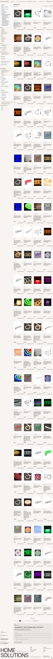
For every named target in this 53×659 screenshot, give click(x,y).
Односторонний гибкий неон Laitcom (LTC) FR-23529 (37, 608)
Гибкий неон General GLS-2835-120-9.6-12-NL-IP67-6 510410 (28, 462)
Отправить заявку (18, 642)
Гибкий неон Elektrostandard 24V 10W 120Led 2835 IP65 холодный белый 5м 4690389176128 (18, 413)
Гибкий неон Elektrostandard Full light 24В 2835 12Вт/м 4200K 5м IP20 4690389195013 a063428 (38, 363)
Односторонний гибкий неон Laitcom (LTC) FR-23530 (37, 168)
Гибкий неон (4, 18)
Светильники (3, 11)
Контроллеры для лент (5, 20)
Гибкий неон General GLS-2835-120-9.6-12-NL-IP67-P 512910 (38, 584)
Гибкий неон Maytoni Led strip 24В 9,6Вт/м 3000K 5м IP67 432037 (47, 337)
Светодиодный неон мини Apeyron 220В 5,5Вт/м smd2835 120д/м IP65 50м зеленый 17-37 (38, 145)
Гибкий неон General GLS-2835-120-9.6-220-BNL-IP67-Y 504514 (37, 97)
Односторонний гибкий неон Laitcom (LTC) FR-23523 (28, 388)
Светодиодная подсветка (6, 14)
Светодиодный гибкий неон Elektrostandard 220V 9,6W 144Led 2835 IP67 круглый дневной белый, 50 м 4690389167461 (17, 313)
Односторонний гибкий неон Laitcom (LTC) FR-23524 (18, 539)
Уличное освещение (4, 6)
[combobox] (45, 6)
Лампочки (3, 13)
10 (28, 620)
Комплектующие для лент (5, 21)
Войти (49, 1)
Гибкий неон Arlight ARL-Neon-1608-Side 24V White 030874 (47, 23)
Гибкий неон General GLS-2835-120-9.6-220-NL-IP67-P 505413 (47, 312)
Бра (2, 5)
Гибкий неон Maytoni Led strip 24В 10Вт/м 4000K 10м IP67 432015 (47, 437)
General (25, 20)
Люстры (2, 10)
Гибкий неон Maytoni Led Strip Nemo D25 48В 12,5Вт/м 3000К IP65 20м (47, 512)
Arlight (15, 20)
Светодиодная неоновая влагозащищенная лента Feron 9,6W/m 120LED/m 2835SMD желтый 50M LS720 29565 (18, 74)
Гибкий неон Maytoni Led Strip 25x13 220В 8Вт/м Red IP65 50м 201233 (27, 192)
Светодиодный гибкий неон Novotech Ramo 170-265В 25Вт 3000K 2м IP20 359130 (28, 145)
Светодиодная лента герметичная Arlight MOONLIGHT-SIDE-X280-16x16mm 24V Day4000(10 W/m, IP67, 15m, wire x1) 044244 (18, 513)
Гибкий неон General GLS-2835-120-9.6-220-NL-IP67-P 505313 (47, 290)
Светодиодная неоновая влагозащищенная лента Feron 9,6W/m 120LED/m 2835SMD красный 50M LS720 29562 (28, 74)
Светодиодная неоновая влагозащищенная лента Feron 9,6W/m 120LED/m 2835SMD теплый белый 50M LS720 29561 (18, 463)
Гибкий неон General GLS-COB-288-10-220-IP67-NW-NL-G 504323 (47, 539)
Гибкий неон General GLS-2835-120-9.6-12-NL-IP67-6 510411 (18, 562)
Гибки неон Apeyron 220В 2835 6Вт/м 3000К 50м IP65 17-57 (27, 290)
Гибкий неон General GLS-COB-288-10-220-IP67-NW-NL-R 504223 (37, 290)
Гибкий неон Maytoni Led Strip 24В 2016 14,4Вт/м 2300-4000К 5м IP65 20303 (18, 241)
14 (37, 620)
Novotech (35, 20)
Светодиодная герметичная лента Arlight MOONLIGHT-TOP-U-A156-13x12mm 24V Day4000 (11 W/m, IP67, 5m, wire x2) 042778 (27, 50)
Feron (14, 70)
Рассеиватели (4, 19)
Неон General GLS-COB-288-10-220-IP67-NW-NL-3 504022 (47, 168)
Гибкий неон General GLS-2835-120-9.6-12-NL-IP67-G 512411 (38, 562)
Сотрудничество (29, 1)
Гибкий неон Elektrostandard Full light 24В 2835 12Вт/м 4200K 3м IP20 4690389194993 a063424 (28, 169)
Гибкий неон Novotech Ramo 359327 (37, 23)
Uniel (44, 483)
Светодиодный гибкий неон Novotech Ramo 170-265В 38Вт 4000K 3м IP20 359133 (47, 362)
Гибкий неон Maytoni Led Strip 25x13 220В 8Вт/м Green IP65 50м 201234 (47, 463)
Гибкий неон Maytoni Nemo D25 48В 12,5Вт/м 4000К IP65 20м (37, 512)
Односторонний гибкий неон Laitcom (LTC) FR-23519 (47, 145)
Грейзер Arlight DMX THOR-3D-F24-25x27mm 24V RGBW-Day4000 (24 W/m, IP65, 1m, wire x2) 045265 (28, 585)
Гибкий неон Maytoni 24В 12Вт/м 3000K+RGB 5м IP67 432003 (17, 145)
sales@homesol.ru (3, 635)
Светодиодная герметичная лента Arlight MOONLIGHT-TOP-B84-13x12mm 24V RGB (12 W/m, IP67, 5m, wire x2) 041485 (17, 389)
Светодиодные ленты (5, 15)
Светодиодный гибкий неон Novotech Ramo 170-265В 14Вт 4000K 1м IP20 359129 (38, 122)
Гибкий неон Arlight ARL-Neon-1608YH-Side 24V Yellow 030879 (47, 192)
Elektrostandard (36, 213)
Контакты (34, 1)
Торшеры (3, 4)
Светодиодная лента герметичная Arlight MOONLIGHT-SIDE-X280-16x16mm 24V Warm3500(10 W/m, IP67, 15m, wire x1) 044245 (28, 338)
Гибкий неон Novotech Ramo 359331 (27, 412)
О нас (17, 1)
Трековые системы (4, 25)
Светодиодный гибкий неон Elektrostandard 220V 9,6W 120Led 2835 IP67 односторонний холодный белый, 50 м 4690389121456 (17, 609)
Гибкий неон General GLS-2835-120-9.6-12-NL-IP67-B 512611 (47, 388)
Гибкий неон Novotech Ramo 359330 (47, 122)
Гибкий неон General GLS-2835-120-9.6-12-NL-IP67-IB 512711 (47, 264)
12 (31, 620)
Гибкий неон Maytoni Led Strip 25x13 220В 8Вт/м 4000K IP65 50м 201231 (27, 122)
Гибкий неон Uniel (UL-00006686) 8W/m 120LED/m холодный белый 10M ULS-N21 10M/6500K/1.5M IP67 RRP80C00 (47, 488)
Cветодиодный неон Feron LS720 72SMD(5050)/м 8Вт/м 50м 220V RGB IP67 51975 (17, 98)
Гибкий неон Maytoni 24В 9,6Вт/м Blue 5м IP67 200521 (17, 290)
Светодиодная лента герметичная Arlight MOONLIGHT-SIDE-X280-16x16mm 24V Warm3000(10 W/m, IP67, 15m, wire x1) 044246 (18, 193)
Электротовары (4, 12)
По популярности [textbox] (45, 6)
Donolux (44, 650)
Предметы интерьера (5, 24)
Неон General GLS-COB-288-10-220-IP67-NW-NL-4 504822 (28, 264)
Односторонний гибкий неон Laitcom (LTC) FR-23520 (18, 437)
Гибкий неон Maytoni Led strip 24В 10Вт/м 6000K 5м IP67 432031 (47, 562)
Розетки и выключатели (47, 648)
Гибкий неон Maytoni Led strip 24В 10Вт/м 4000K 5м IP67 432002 (17, 584)
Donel (44, 651)
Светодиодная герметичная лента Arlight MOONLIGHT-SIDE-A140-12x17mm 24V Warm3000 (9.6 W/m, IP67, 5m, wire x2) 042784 (28, 488)
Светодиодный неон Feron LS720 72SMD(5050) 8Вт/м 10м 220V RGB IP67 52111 (38, 74)
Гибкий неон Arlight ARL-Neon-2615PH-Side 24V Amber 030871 (18, 362)
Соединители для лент (5, 22)
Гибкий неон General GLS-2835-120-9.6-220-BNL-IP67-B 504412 (17, 168)
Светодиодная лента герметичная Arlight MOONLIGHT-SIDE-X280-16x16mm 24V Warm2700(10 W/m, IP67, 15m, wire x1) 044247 (18, 24)
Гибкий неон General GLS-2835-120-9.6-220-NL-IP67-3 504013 (37, 192)
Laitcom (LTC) (45, 94)
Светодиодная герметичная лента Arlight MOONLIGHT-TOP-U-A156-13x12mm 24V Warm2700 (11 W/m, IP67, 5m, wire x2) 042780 (18, 266)
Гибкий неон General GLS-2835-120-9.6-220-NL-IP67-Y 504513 (17, 122)
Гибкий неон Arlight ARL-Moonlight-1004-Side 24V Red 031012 (18, 486)
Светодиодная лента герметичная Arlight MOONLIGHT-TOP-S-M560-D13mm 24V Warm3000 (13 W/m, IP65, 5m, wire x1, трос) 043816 (27, 439)
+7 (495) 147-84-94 (41, 1)
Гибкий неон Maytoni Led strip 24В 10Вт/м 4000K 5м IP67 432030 (17, 337)
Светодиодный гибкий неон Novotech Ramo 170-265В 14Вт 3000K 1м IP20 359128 (47, 74)
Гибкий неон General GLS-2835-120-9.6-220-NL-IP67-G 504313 (27, 562)
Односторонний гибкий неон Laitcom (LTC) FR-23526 (37, 437)
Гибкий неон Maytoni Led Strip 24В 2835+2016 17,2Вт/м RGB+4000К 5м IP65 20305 (38, 463)
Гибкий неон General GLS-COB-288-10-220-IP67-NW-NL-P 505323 (27, 23)
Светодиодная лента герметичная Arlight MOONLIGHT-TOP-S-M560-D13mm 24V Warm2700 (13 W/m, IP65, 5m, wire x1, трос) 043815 (37, 338)
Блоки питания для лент (5, 17)
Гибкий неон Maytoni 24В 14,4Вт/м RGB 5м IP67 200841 (27, 241)
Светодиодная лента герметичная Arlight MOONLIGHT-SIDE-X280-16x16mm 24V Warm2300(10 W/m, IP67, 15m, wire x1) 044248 (28, 98)
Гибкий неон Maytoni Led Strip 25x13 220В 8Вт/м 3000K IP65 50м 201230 (47, 608)
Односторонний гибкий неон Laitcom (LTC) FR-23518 (37, 264)
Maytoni (15, 238)
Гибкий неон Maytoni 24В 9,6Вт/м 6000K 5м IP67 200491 (47, 48)
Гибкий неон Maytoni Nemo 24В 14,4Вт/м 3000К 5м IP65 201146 (37, 388)
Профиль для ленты (5, 16)
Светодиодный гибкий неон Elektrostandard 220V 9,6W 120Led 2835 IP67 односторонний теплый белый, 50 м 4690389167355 (17, 49)
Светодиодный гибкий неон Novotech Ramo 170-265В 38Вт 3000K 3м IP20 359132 (38, 241)
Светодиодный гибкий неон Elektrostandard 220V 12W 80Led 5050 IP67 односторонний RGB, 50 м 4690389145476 (37, 413)
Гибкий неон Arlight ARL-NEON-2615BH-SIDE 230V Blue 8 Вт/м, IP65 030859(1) (38, 539)
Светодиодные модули (5, 23)
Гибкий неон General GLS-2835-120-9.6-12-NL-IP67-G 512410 (47, 412)
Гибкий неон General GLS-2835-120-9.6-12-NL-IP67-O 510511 (28, 539)
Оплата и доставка (22, 1)
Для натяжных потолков (5, 103)
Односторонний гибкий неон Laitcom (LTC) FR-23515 (47, 97)
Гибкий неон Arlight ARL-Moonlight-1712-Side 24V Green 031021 (28, 312)
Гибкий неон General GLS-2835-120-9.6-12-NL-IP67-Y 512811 (38, 48)
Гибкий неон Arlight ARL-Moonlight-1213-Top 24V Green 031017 (28, 216)
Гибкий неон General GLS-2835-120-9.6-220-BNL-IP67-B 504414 (17, 216)
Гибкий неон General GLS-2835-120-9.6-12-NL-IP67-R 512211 (38, 486)
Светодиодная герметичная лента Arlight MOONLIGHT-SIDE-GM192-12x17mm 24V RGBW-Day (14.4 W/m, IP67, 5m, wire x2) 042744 (27, 364)
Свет (44, 649)
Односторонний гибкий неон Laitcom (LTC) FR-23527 (28, 608)
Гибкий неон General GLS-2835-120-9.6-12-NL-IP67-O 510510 (47, 241)
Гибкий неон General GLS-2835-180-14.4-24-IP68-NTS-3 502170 (37, 312)
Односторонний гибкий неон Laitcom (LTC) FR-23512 (47, 216)
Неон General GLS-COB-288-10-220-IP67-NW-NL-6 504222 (47, 584)
